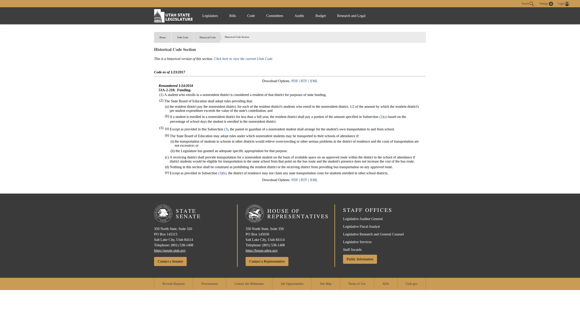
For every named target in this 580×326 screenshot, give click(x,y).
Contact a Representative (267, 261)
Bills (232, 16)
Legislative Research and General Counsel (373, 234)
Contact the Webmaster (249, 283)
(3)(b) (222, 173)
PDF (294, 81)
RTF (304, 81)
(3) (226, 129)
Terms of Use (356, 283)
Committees (274, 16)
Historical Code (208, 37)
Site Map (325, 283)
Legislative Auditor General (363, 219)
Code (251, 16)
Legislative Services (357, 242)
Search (525, 3)
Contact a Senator (170, 261)
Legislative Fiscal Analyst (361, 226)
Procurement (209, 283)
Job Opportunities (292, 283)
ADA (385, 283)
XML (314, 81)
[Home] (173, 15)
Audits (299, 16)
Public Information (360, 259)
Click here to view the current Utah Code (243, 59)
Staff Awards (352, 250)
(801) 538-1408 (182, 245)
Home (163, 37)
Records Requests (173, 283)
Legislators (210, 16)
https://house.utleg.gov (262, 250)
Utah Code (182, 37)
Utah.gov (412, 283)
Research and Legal (351, 16)
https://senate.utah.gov (170, 250)
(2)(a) (383, 117)
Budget (320, 16)
